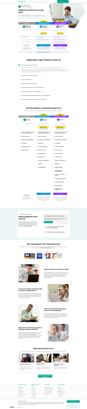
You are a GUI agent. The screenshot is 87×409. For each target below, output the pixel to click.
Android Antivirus (33, 387)
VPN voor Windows (33, 393)
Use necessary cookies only (73, 406)
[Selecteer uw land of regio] (54, 1)
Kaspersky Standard (21, 387)
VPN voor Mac (33, 397)
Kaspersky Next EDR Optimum (48, 390)
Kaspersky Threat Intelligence (61, 393)
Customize (72, 404)
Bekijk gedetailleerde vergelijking (43, 52)
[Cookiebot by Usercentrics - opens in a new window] (12, 407)
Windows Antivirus (33, 391)
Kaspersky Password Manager (22, 394)
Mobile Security (33, 390)
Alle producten (46, 394)
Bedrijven (37, 1)
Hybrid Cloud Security (60, 394)
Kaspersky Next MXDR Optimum (49, 393)
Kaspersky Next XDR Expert (61, 391)
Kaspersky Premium (20, 390)
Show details (20, 407)
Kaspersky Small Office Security (49, 387)
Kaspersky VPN (20, 393)
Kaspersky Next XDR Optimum (48, 391)
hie (67, 70)
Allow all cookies (73, 401)
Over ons (45, 1)
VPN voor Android (33, 394)
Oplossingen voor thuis (22, 384)
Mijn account (63, 1)
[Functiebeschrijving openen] (20, 132)
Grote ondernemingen (61, 384)
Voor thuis (32, 1)
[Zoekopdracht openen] (56, 1)
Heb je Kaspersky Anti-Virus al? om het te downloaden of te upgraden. (31, 17)
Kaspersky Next (60, 387)
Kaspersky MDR (60, 390)
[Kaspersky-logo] (22, 1)
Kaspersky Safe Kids (20, 391)
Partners (41, 1)
